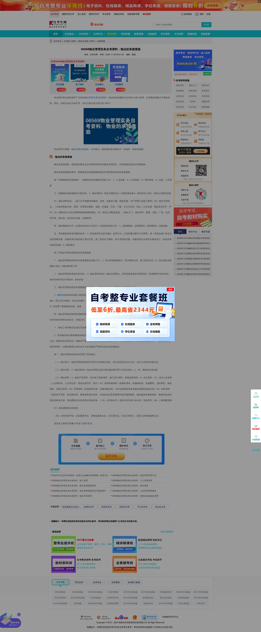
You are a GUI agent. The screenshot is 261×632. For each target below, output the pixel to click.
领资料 (256, 407)
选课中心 (256, 418)
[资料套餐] (130, 313)
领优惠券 (256, 428)
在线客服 (256, 439)
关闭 (170, 289)
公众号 (256, 396)
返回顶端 (256, 450)
